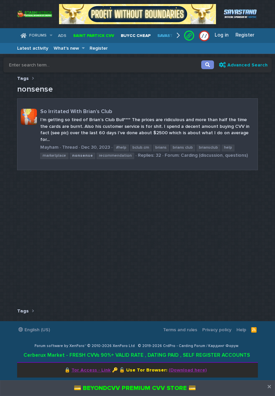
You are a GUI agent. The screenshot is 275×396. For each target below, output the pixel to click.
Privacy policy (216, 330)
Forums (38, 35)
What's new (66, 48)
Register (99, 48)
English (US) (36, 330)
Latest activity (32, 48)
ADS (62, 35)
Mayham (49, 147)
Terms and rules (180, 330)
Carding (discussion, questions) (214, 155)
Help (241, 330)
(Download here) (188, 370)
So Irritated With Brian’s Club (76, 111)
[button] (51, 35)
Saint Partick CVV (93, 35)
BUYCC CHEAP (136, 35)
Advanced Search (247, 65)
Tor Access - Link (91, 370)
